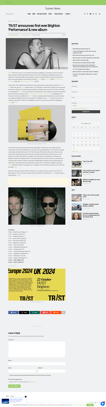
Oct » (76, 151)
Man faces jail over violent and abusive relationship (86, 57)
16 (73, 141)
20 (90, 141)
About (7, 2)
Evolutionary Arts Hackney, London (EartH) (39, 94)
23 (73, 145)
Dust (48, 98)
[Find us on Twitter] (87, 14)
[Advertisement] (38, 181)
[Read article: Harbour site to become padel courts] (77, 197)
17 (77, 141)
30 (73, 148)
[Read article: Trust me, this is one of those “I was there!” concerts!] (77, 173)
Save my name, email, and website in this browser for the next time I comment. (30, 375)
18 (81, 141)
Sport (50, 14)
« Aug (73, 151)
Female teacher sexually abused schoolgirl (84, 62)
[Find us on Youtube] (90, 14)
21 (94, 141)
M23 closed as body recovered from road (83, 55)
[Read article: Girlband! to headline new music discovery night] (77, 182)
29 (98, 145)
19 (86, 141)
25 (81, 145)
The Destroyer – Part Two (27, 81)
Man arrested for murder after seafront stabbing (85, 71)
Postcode (74, 103)
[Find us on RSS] (93, 14)
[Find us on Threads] (96, 14)
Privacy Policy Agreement (15, 379)
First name (74, 86)
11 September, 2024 (25, 35)
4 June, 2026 (86, 198)
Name (10, 360)
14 (94, 138)
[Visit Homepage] (53, 8)
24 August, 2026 (87, 183)
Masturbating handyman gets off (81, 48)
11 (81, 138)
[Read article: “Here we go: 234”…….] (77, 164)
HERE (20, 91)
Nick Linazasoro (14, 35)
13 (90, 138)
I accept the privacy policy (80, 108)
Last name (74, 92)
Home (29, 14)
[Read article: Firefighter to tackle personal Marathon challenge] (77, 206)
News (33, 14)
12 (86, 138)
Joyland (48, 79)
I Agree (90, 405)
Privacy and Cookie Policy (78, 405)
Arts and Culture (42, 14)
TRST (39, 79)
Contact (10, 2)
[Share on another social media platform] (63, 312)
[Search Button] (99, 14)
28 (94, 145)
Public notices (58, 14)
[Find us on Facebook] (84, 14)
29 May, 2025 (86, 219)
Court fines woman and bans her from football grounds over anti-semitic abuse (91, 215)
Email (10, 368)
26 (86, 145)
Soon (23, 87)
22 (98, 141)
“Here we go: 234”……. (88, 161)
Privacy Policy (32, 381)
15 (98, 138)
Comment (11, 340)
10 (77, 138)
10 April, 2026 (87, 208)
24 (77, 145)
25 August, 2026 (87, 163)
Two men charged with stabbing (81, 69)
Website (40, 368)
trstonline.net (12, 266)
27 (90, 145)
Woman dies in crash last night (81, 60)
